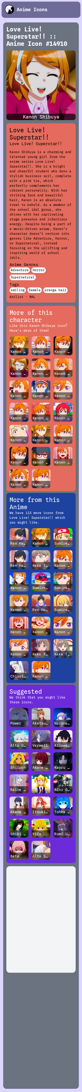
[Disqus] (41, 919)
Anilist (16, 297)
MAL (32, 297)
